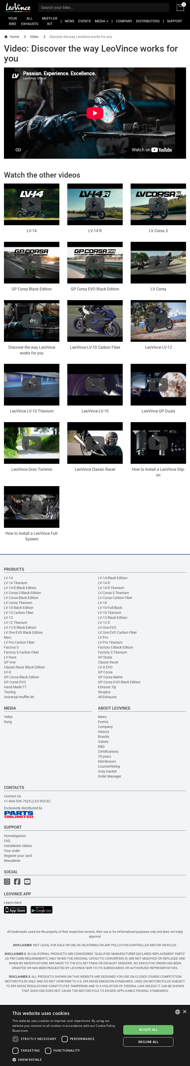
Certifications (108, 751)
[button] (65, 1059)
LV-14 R (104, 583)
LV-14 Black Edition (112, 578)
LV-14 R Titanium (111, 588)
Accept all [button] (148, 1030)
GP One (10, 662)
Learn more (13, 903)
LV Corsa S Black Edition (22, 593)
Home (14, 37)
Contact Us (12, 796)
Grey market (107, 771)
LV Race (10, 657)
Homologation (15, 836)
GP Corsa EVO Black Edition (119, 682)
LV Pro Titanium (110, 642)
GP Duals (105, 657)
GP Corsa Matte (110, 677)
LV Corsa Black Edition (21, 598)
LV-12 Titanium (15, 623)
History (103, 732)
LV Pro (103, 637)
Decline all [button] (148, 1042)
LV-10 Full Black (110, 608)
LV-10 (102, 603)
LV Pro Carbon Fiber (19, 642)
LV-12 (8, 618)
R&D (101, 747)
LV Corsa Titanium (18, 603)
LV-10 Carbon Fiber (18, 613)
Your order (12, 851)
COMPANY (124, 21)
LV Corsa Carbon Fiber (115, 598)
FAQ (7, 841)
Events (103, 722)
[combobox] (177, 1011)
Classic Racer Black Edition (24, 667)
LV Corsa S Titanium (113, 593)
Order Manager (109, 776)
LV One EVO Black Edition (23, 632)
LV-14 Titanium (15, 583)
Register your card (18, 856)
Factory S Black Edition (115, 647)
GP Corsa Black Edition (21, 677)
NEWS (69, 21)
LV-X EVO (105, 667)
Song (8, 722)
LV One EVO (107, 627)
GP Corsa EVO (15, 682)
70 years (104, 756)
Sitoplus (104, 692)
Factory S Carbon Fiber (21, 652)
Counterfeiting (109, 766)
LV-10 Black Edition (18, 608)
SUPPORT (174, 21)
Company (105, 727)
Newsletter (12, 861)
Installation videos (18, 846)
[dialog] (95, 1036)
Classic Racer (108, 662)
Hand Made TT (15, 687)
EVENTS (84, 21)
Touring (10, 692)
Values (103, 742)
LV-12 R (104, 623)
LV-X (7, 672)
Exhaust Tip (107, 687)
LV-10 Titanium (109, 613)
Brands (103, 737)
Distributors (107, 761)
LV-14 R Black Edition (20, 588)
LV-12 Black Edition (112, 618)
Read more (20, 1031)
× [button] (184, 1012)
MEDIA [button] (100, 21)
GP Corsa (105, 672)
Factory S (11, 647)
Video (34, 37)
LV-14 (8, 578)
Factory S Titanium (112, 652)
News (102, 717)
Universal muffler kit (19, 697)
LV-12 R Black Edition (20, 627)
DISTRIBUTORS (148, 21)
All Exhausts (107, 697)
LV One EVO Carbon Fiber (117, 632)
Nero (7, 637)
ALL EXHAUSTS (29, 21)
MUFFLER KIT (49, 21)
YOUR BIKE (12, 21)
